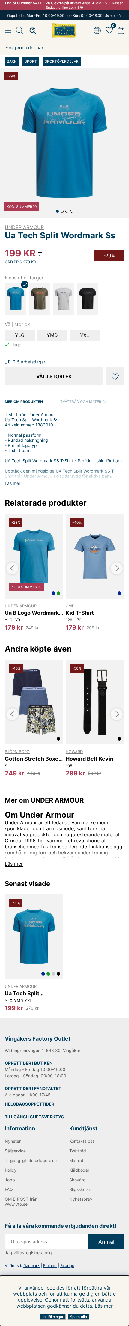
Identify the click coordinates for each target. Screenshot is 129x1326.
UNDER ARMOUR (24, 227)
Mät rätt (77, 1160)
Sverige (67, 1265)
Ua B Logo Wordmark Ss (32, 613)
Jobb (10, 1179)
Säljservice (15, 1150)
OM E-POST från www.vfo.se (21, 1201)
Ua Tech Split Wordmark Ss (22, 993)
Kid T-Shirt (80, 613)
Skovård (77, 1179)
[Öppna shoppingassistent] (30, 30)
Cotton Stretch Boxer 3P (33, 759)
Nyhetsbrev (80, 1199)
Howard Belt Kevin (89, 759)
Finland (50, 1265)
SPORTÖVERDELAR (62, 61)
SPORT (31, 61)
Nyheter (13, 1141)
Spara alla (78, 1317)
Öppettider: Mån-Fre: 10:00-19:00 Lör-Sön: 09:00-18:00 (64, 15)
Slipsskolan (80, 1189)
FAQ (9, 1189)
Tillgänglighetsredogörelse (31, 1160)
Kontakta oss (81, 1141)
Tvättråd (77, 1150)
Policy (10, 1170)
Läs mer (104, 1306)
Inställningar (52, 1317)
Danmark (31, 1265)
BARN (12, 61)
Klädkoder (79, 1170)
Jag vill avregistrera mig (28, 1252)
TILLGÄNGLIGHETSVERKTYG (34, 1116)
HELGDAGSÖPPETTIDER (29, 1104)
